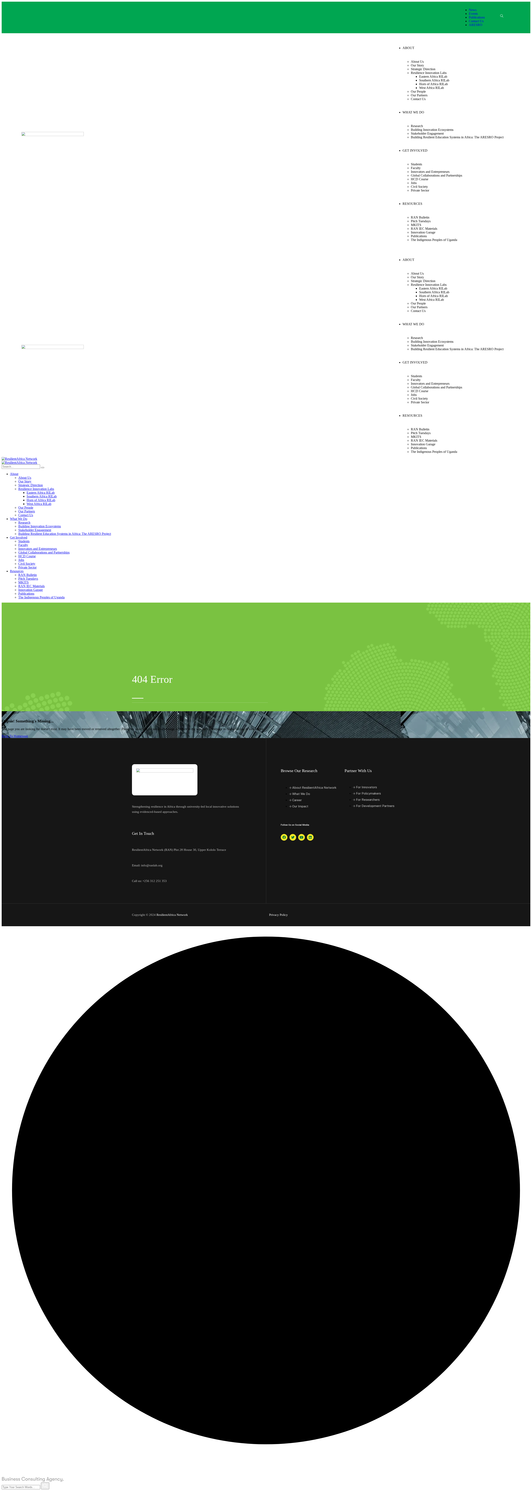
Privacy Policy (278, 914)
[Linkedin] (310, 837)
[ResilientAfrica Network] (19, 459)
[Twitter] (292, 837)
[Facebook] (284, 837)
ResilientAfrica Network (172, 914)
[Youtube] (301, 837)
